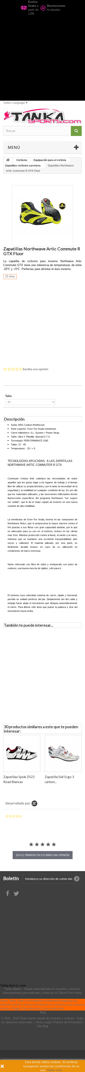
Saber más (54, 1070)
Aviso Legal (44, 1022)
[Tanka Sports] (42, 116)
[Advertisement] (42, 58)
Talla (8, 396)
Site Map (42, 1026)
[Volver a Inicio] (8, 160)
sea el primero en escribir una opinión (42, 855)
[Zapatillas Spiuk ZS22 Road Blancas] (21, 753)
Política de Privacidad (68, 1022)
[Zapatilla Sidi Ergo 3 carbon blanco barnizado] (63, 753)
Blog (43, 1012)
